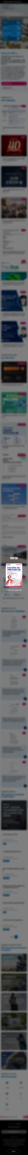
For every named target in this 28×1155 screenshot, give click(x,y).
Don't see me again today (15, 590)
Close (13, 1151)
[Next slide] (25, 575)
